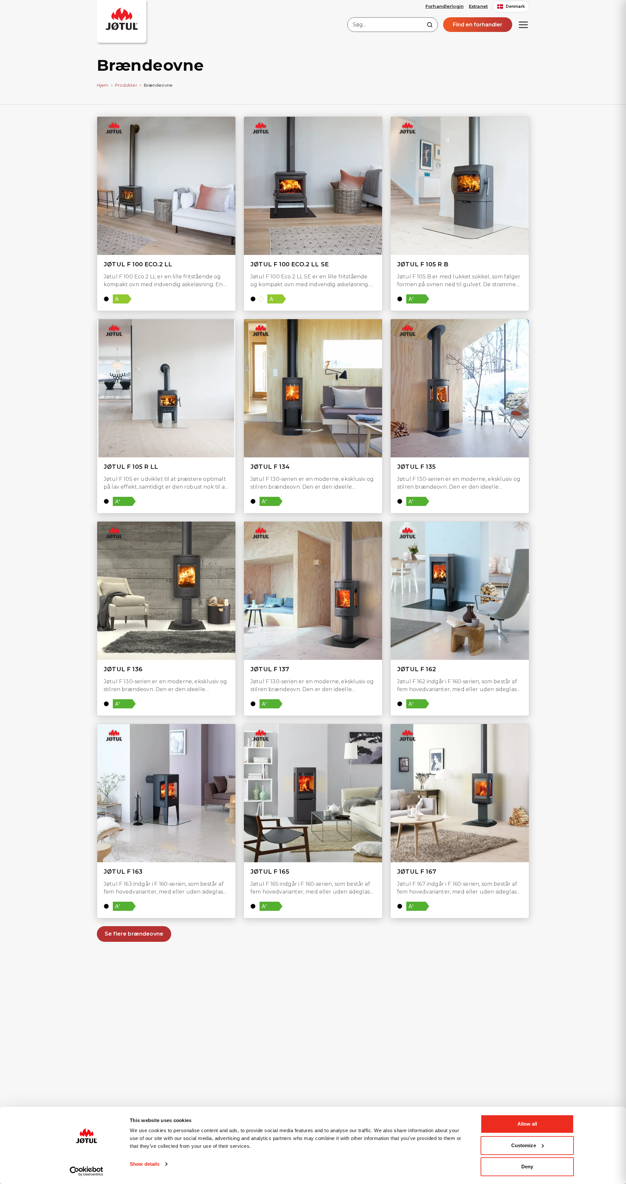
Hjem (103, 85)
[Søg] (429, 24)
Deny (527, 1166)
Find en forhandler (477, 25)
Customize (523, 1145)
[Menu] (523, 24)
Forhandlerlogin (444, 6)
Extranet (478, 6)
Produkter (126, 85)
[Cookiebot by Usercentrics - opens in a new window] (86, 1171)
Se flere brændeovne (134, 934)
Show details (144, 1164)
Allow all (527, 1124)
